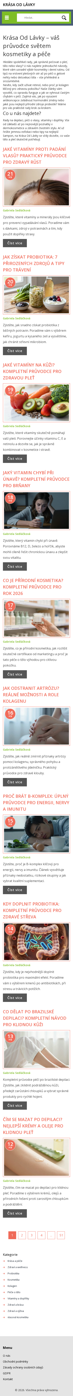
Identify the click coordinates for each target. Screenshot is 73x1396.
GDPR (7, 1373)
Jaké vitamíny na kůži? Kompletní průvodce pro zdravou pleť (32, 371)
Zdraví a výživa (16, 1311)
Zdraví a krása (16, 1304)
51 (61, 1235)
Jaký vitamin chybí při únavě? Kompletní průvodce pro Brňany (36, 479)
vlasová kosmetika (18, 1317)
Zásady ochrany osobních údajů (23, 1367)
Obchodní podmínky (15, 1361)
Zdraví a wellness (18, 1267)
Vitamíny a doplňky (18, 1298)
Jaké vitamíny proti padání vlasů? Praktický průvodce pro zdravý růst (35, 155)
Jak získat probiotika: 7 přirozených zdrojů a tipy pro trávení (33, 263)
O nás (6, 1355)
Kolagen (12, 1286)
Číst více (14, 243)
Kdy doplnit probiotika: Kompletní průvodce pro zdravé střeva (32, 910)
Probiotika (13, 1273)
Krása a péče (15, 1261)
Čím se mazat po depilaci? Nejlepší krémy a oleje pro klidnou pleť (33, 1125)
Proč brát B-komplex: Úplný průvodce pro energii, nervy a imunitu (36, 802)
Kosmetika (13, 1279)
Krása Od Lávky (19, 4)
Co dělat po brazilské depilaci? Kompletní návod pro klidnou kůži (34, 1018)
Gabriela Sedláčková (16, 210)
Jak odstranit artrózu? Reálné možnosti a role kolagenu (31, 694)
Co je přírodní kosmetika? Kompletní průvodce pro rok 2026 (33, 586)
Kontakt (8, 1379)
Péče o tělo (14, 1292)
